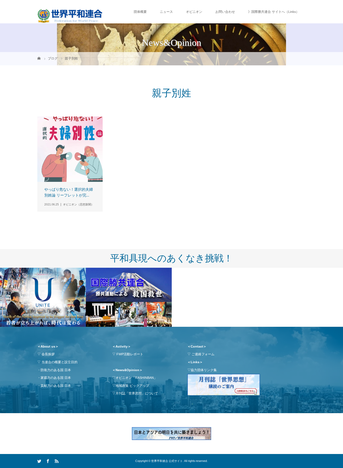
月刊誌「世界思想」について (137, 393)
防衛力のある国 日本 (56, 370)
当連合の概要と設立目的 (59, 362)
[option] (43, 297)
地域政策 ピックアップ (132, 385)
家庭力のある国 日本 (56, 378)
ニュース (166, 12)
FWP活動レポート (129, 354)
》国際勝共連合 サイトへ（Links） (273, 12)
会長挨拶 (48, 354)
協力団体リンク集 (204, 370)
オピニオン (194, 12)
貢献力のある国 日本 (56, 385)
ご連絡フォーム (203, 354)
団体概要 (140, 12)
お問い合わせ (225, 12)
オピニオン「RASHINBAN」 (136, 378)
